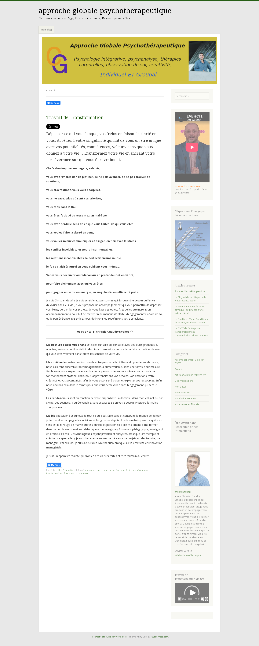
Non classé (180, 386)
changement (101, 470)
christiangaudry (183, 491)
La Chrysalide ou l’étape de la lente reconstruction (190, 299)
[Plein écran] (206, 599)
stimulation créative (185, 398)
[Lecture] (179, 599)
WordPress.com (160, 636)
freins (129, 470)
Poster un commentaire (76, 473)
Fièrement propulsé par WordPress (108, 636)
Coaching (120, 470)
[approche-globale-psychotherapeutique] (129, 60)
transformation (54, 473)
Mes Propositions (66, 470)
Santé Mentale (182, 392)
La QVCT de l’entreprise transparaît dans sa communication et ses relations (191, 332)
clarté (112, 470)
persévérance (140, 470)
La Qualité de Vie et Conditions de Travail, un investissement (191, 321)
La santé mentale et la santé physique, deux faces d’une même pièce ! (189, 310)
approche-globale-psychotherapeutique (104, 11)
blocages (89, 470)
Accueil (178, 369)
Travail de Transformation (75, 117)
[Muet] (202, 599)
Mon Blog (46, 29)
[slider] (190, 599)
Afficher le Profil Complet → (189, 555)
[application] (192, 593)
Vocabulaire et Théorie (187, 404)
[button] (191, 593)
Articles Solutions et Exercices (190, 375)
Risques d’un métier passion (190, 291)
